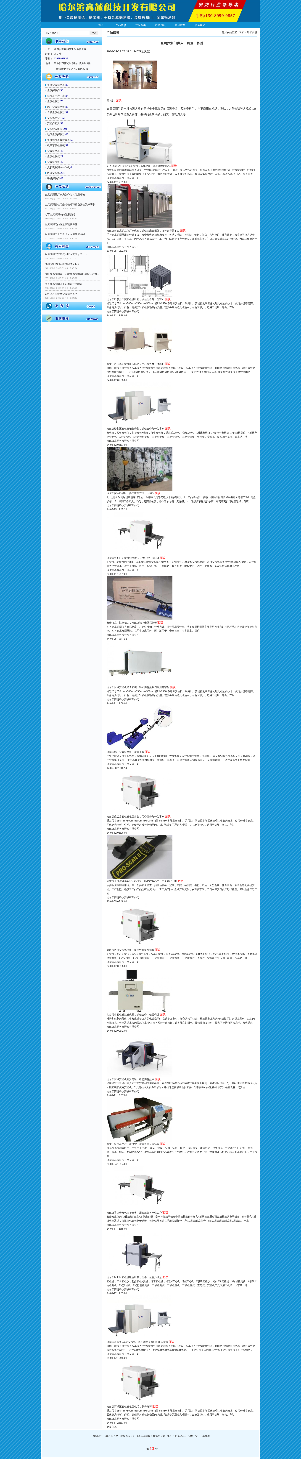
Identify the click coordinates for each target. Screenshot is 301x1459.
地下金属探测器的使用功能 (60, 214)
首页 (101, 25)
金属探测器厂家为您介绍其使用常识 (65, 194)
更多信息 (112, 1426)
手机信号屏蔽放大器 (58, 140)
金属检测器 (53, 101)
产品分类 (140, 25)
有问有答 (180, 25)
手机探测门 (53, 178)
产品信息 (121, 25)
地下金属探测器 (56, 134)
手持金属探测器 (56, 84)
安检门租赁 (53, 123)
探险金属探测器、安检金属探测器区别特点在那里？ (72, 274)
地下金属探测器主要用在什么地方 (63, 284)
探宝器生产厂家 (56, 95)
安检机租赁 (53, 118)
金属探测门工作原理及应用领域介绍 (65, 234)
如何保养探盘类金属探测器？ (61, 293)
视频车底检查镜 (56, 145)
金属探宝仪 (53, 162)
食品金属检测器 (56, 112)
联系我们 (200, 25)
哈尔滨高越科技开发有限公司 (123, 178)
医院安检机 (53, 173)
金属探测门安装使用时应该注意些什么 (66, 254)
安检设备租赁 (54, 129)
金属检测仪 (53, 156)
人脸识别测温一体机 (58, 167)
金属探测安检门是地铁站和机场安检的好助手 (70, 204)
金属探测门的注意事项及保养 (61, 224)
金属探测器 (53, 151)
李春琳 (206, 1436)
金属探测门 (53, 90)
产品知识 (160, 25)
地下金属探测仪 (56, 107)
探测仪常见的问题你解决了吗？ (62, 264)
